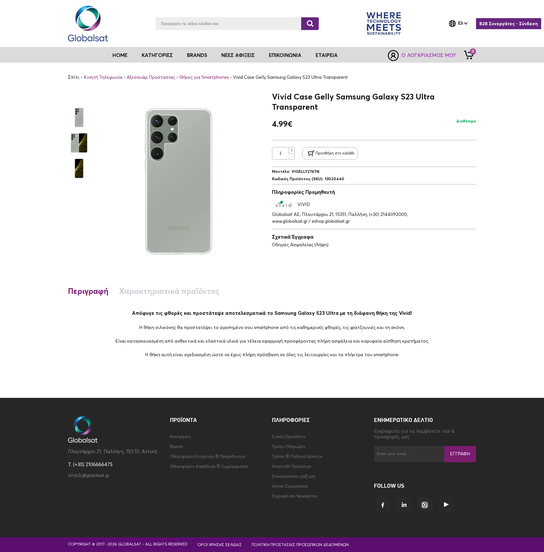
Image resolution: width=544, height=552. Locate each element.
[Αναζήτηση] (310, 23)
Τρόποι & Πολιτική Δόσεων (297, 457)
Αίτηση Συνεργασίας (290, 486)
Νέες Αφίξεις (238, 55)
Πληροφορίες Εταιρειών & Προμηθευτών (207, 457)
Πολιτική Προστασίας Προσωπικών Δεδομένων (300, 545)
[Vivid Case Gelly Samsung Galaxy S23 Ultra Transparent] (79, 117)
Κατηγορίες (180, 437)
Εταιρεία (327, 55)
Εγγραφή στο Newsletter (294, 496)
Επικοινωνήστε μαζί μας (293, 476)
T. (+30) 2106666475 (90, 464)
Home (120, 55)
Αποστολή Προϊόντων (291, 466)
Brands (197, 55)
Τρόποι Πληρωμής (288, 447)
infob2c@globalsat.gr (88, 476)
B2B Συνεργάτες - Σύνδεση (508, 24)
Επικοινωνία (285, 55)
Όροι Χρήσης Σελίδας (219, 545)
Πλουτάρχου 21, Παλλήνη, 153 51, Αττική (112, 451)
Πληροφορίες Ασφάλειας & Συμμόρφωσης (209, 466)
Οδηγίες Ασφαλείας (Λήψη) (300, 245)
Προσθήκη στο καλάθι (335, 153)
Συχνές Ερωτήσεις (288, 437)
